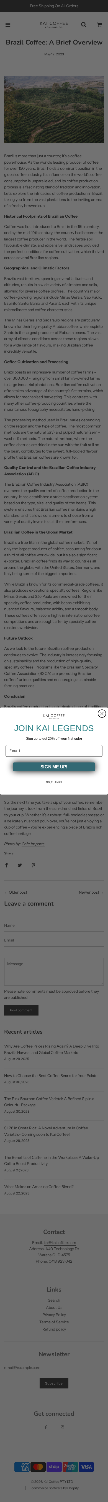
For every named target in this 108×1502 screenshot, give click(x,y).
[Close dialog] (102, 713)
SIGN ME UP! (53, 766)
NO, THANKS (54, 782)
